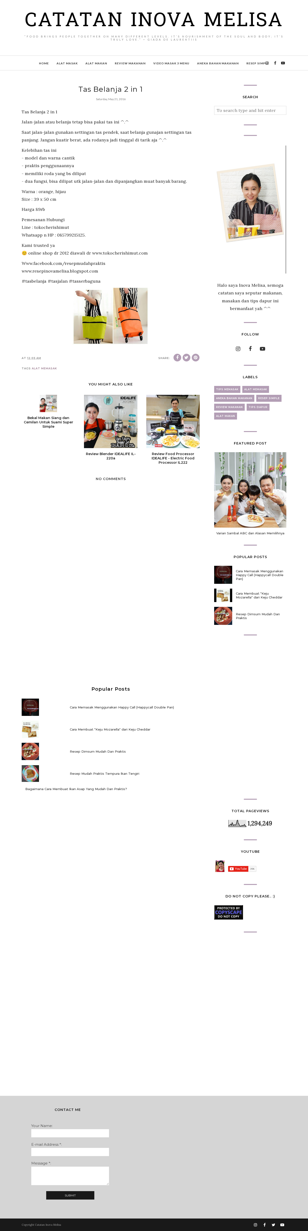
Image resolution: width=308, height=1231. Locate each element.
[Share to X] (186, 357)
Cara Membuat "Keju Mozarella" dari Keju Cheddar (110, 729)
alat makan (225, 416)
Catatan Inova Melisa (154, 21)
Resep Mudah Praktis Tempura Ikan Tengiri (104, 773)
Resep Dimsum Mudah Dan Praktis (98, 751)
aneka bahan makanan (234, 398)
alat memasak (44, 368)
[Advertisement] (111, 638)
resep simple (269, 398)
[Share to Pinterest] (195, 357)
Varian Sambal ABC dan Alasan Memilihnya (250, 533)
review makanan (229, 407)
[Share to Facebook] (177, 357)
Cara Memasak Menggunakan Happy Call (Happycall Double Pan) (122, 707)
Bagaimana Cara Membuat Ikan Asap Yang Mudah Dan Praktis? (76, 789)
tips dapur (258, 407)
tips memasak (227, 389)
